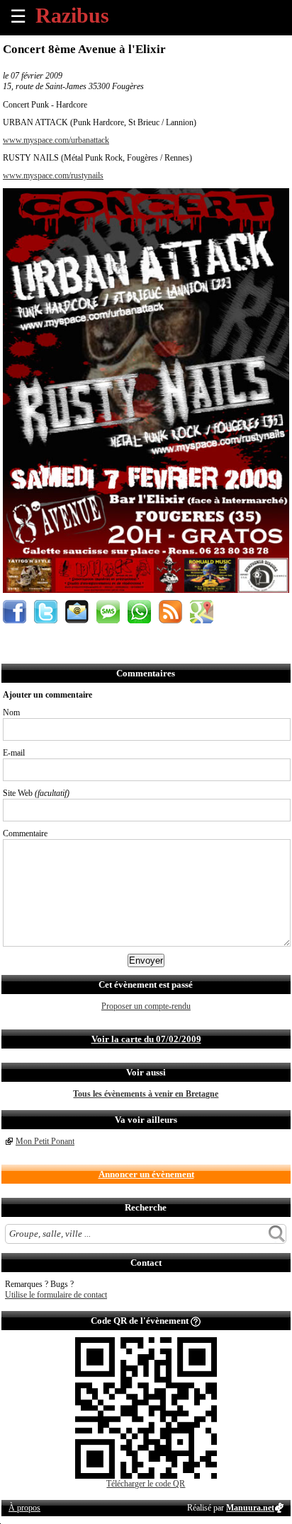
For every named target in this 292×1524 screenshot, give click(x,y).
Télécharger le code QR (145, 1484)
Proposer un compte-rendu (146, 1006)
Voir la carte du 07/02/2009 (146, 1039)
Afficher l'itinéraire (201, 611)
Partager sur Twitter (45, 611)
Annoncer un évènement (146, 1174)
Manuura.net (250, 1508)
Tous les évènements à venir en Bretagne (145, 1094)
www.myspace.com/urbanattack (56, 140)
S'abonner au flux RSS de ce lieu (170, 611)
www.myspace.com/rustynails (53, 175)
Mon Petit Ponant (45, 1141)
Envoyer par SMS (108, 611)
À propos (24, 1508)
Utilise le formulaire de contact (56, 1295)
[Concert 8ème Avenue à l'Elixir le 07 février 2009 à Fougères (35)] (146, 590)
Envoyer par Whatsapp (139, 611)
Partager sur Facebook (14, 611)
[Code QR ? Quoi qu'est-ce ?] (196, 1320)
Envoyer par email (77, 611)
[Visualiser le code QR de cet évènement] (146, 1476)
